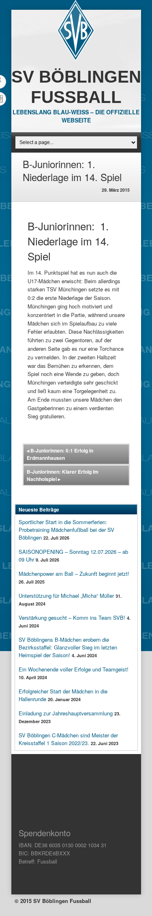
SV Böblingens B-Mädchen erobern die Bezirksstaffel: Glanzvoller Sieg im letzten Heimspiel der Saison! (68, 647)
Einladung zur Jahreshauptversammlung (66, 713)
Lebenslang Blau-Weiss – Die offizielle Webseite (76, 116)
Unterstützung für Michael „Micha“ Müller (66, 595)
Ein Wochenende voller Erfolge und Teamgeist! (73, 669)
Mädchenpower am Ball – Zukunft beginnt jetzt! (74, 573)
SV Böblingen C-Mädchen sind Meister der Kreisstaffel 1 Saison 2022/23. (68, 739)
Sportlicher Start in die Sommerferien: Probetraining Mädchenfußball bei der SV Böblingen (66, 529)
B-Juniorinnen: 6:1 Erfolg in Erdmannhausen (60, 454)
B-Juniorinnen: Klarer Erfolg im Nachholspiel (62, 475)
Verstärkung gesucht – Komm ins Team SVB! (72, 617)
